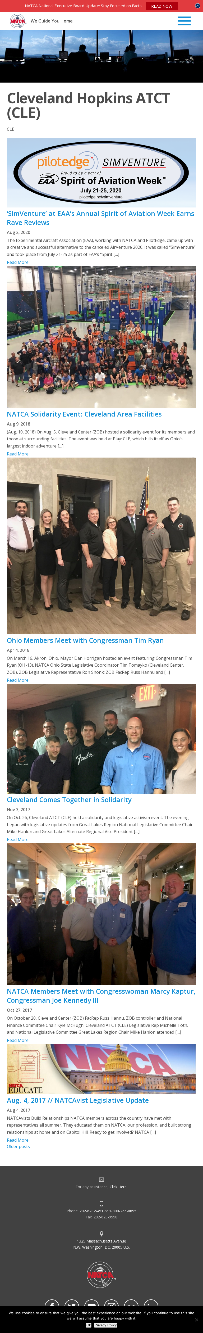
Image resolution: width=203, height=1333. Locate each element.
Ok (88, 1325)
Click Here (118, 1186)
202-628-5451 (91, 1210)
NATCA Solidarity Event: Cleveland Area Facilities (84, 413)
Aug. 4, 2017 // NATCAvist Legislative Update (78, 1100)
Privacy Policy (106, 1325)
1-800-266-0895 (122, 1210)
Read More (18, 262)
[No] (196, 1319)
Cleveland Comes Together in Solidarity (69, 799)
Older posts (18, 1146)
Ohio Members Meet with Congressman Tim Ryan (85, 640)
